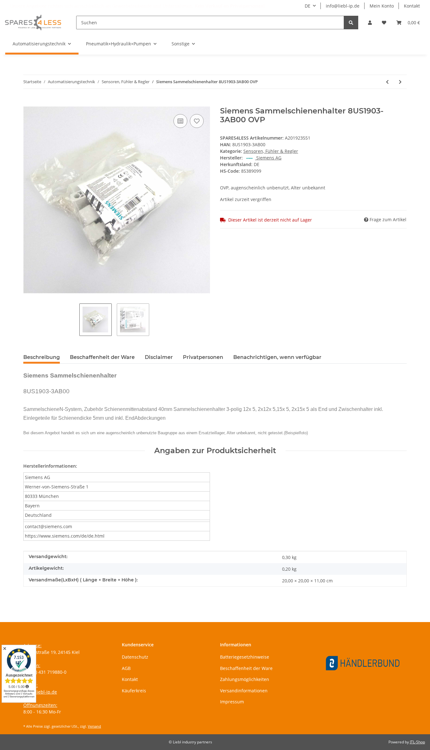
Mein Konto (382, 6)
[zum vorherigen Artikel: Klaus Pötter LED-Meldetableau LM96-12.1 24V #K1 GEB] (387, 82)
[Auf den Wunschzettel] (197, 121)
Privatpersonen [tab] (203, 357)
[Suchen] (351, 22)
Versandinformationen (244, 691)
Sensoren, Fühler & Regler (270, 151)
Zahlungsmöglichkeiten (244, 679)
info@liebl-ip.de (342, 6)
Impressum (232, 702)
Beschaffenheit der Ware (246, 668)
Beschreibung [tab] (41, 357)
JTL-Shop (417, 742)
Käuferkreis (134, 691)
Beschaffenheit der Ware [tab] (102, 357)
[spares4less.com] (33, 22)
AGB (126, 668)
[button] (370, 22)
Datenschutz (135, 657)
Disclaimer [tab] (159, 357)
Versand (94, 726)
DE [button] (307, 6)
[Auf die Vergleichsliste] (180, 121)
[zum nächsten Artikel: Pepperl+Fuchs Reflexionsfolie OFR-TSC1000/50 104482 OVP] (400, 82)
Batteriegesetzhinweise (244, 657)
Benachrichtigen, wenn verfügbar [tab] (277, 357)
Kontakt (412, 6)
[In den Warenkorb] (28, 103)
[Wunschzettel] (384, 22)
